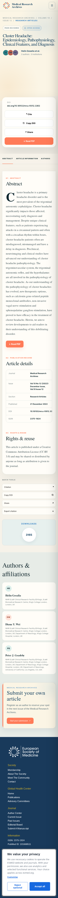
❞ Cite (29, 114)
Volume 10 (44, 18)
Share (29, 503)
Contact (12, 781)
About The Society (17, 774)
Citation (29, 487)
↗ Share (29, 132)
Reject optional (17, 886)
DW (10, 52)
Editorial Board (15, 824)
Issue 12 (7, 20)
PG (15, 52)
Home (11, 793)
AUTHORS (45, 158)
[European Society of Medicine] (6, 5)
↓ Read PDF (29, 141)
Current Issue (14, 817)
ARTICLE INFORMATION (27, 158)
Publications (14, 797)
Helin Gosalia (13, 595)
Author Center (15, 813)
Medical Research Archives (22, 5)
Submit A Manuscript (18, 828)
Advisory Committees (19, 801)
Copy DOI (30, 123)
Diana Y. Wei (12, 624)
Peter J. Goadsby (15, 655)
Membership (14, 770)
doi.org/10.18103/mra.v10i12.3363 (23, 105)
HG (6, 52)
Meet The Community (19, 777)
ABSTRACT (7, 158)
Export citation (29, 511)
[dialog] (29, 872)
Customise (12, 877)
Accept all (40, 886)
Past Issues (14, 820)
